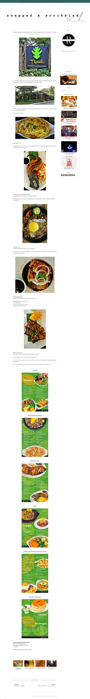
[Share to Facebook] (32, 680)
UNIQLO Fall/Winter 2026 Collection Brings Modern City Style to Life (69, 138)
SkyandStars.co (55, 696)
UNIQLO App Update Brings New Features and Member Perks (69, 168)
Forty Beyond (41, 1)
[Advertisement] (69, 61)
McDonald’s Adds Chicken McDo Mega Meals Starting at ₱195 (69, 108)
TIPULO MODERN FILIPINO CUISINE (21, 642)
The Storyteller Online (52, 1)
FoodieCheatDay (36, 30)
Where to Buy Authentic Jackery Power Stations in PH (68, 123)
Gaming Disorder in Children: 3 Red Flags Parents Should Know (69, 75)
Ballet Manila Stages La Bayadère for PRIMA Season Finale (69, 153)
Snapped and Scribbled (42, 696)
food (31, 30)
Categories (33, 1)
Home (22, 1)
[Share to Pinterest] (37, 680)
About (26, 1)
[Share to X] (35, 680)
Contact (62, 1)
